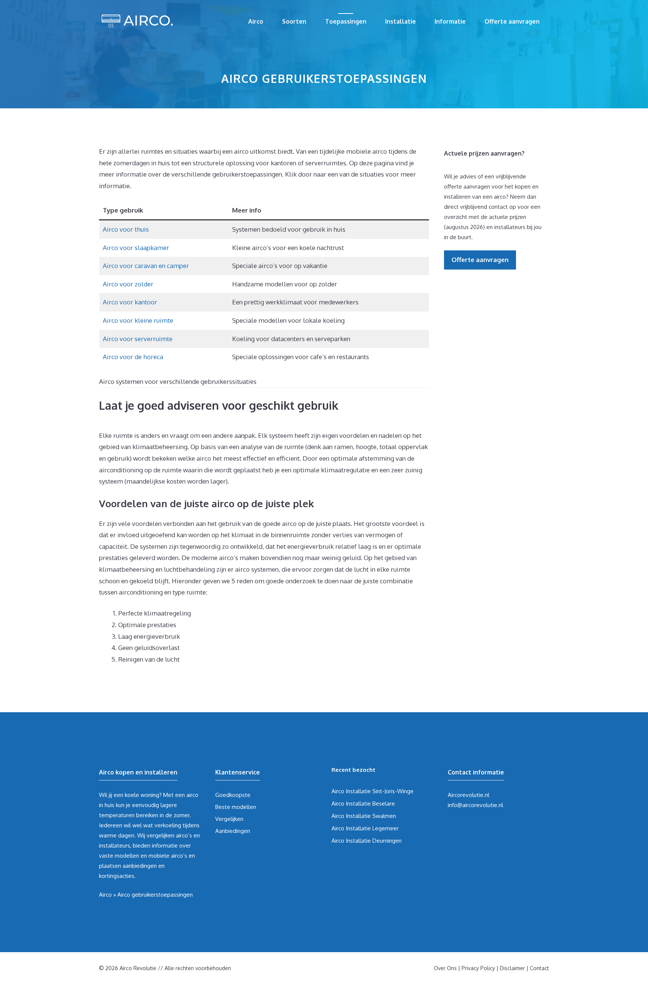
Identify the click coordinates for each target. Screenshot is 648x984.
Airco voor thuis (126, 229)
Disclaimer (512, 968)
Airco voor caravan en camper (146, 266)
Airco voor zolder (128, 284)
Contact (539, 968)
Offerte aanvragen (512, 21)
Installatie (400, 21)
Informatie (450, 21)
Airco (255, 21)
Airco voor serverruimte (137, 339)
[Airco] (136, 20)
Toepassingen (345, 21)
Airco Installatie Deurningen (367, 840)
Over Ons (445, 968)
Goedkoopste (232, 794)
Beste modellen (235, 806)
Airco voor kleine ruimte (138, 320)
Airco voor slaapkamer (136, 248)
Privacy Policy (478, 968)
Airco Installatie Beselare (363, 803)
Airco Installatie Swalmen (364, 815)
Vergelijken (229, 818)
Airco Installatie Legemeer (365, 828)
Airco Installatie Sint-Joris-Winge (373, 791)
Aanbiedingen (232, 830)
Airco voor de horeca (133, 357)
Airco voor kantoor (130, 302)
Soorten (294, 21)
